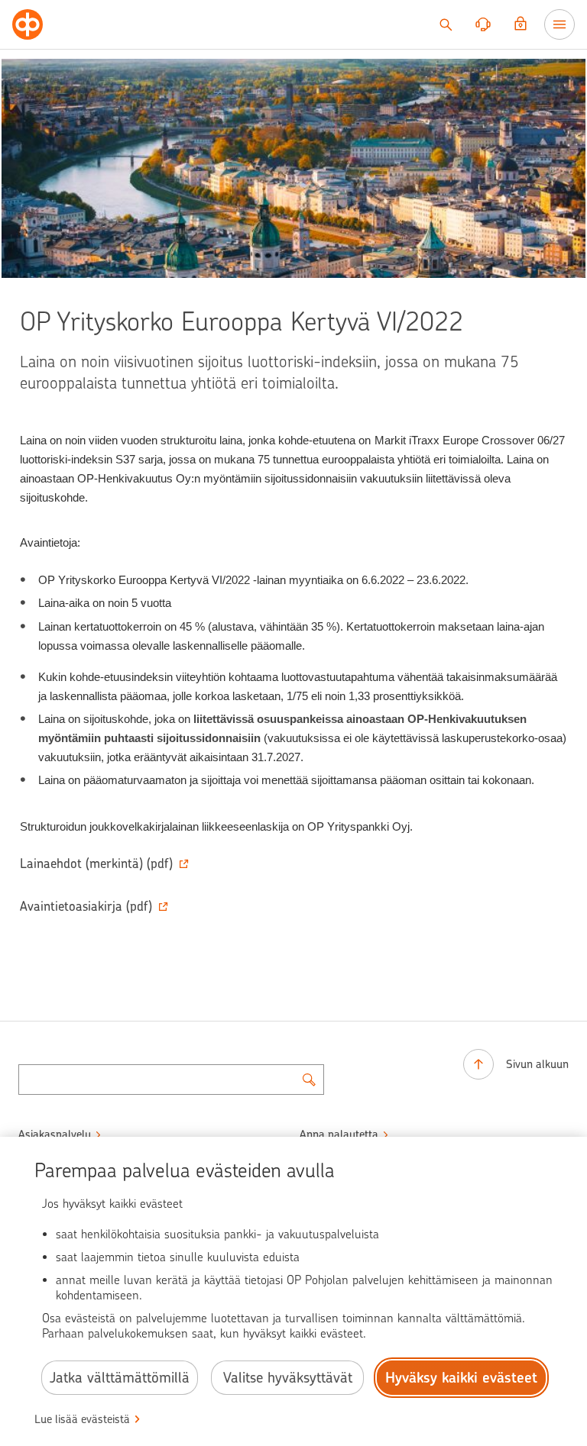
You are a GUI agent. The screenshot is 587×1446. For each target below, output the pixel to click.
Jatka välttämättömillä (120, 1377)
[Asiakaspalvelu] (483, 24)
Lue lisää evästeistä (82, 1419)
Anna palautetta (339, 1134)
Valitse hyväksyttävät (287, 1377)
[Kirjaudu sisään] (520, 24)
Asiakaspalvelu (54, 1134)
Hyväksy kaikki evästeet (461, 1377)
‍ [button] (96, 863)
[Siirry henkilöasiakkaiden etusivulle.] (27, 24)
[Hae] (445, 24)
